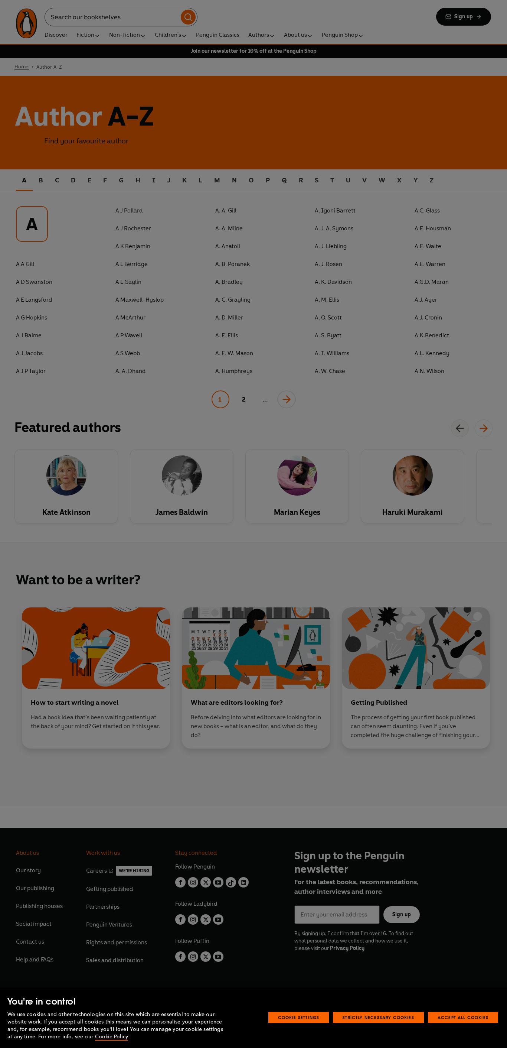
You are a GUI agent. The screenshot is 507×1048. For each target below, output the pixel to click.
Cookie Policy (111, 1037)
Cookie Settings (299, 1017)
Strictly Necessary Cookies (378, 1017)
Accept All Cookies (463, 1017)
